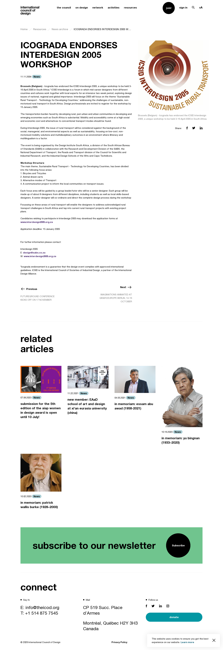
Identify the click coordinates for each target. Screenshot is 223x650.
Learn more (187, 642)
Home (24, 29)
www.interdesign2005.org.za (36, 222)
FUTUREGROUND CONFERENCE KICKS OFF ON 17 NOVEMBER (37, 298)
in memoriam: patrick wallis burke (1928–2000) (39, 505)
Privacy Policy (119, 642)
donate (174, 617)
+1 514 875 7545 (41, 613)
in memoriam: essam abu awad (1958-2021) (134, 406)
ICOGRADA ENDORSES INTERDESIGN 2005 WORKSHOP (103, 29)
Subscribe (178, 545)
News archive (60, 29)
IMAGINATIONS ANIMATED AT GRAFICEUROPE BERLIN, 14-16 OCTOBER (116, 298)
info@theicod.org (42, 607)
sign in (183, 7)
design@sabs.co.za (34, 252)
